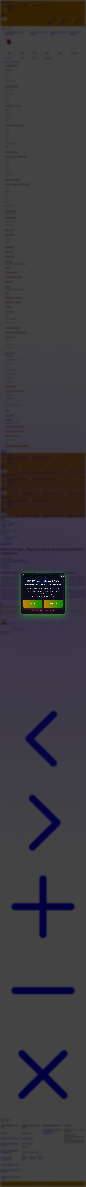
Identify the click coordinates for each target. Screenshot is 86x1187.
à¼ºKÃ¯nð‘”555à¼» (62, 576)
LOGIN (33, 604)
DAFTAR (53, 604)
